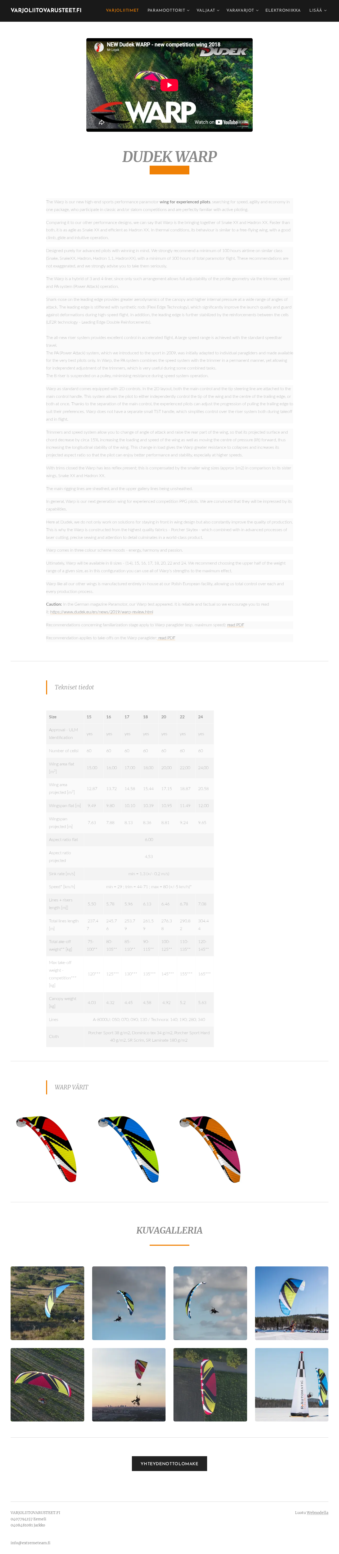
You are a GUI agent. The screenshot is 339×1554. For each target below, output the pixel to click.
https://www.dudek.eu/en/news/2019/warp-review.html (101, 612)
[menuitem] (124, 10)
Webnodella (317, 1512)
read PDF (235, 625)
